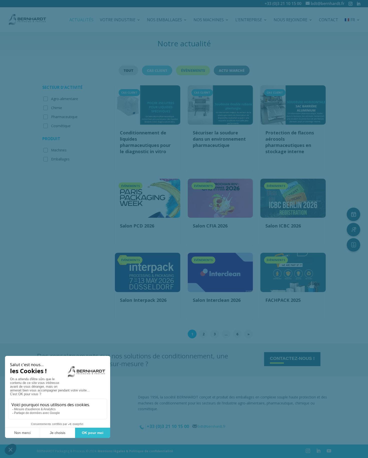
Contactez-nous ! (292, 358)
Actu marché (232, 70)
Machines (59, 150)
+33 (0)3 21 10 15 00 (283, 3)
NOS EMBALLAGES (164, 20)
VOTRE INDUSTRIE (117, 20)
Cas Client (157, 70)
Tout (128, 70)
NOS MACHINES (209, 20)
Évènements (193, 70)
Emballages (60, 159)
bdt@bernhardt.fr (212, 426)
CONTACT (328, 20)
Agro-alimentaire (64, 98)
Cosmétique (61, 125)
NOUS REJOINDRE (290, 20)
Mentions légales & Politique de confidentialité (135, 451)
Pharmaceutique (64, 116)
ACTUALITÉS (81, 20)
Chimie (56, 107)
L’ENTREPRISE (248, 20)
